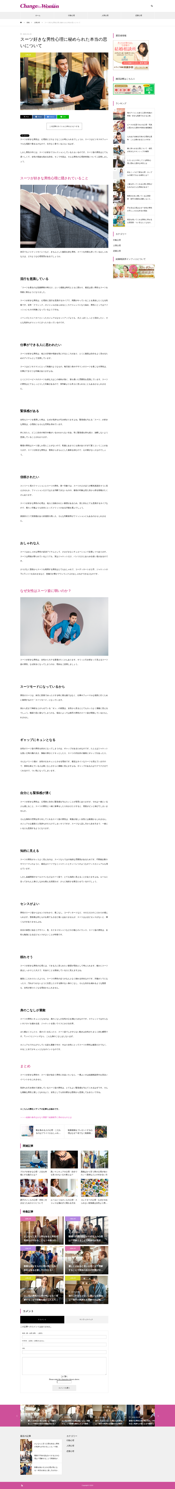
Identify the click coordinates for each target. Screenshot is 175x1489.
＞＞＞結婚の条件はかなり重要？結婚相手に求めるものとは (46, 1117)
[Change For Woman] (40, 6)
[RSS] (22, 1485)
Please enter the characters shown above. (64, 1379)
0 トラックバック (86, 1319)
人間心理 (105, 15)
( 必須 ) (32, 1333)
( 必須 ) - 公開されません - (33, 1341)
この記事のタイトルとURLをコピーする (64, 126)
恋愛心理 (139, 15)
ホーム (38, 15)
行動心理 (71, 15)
